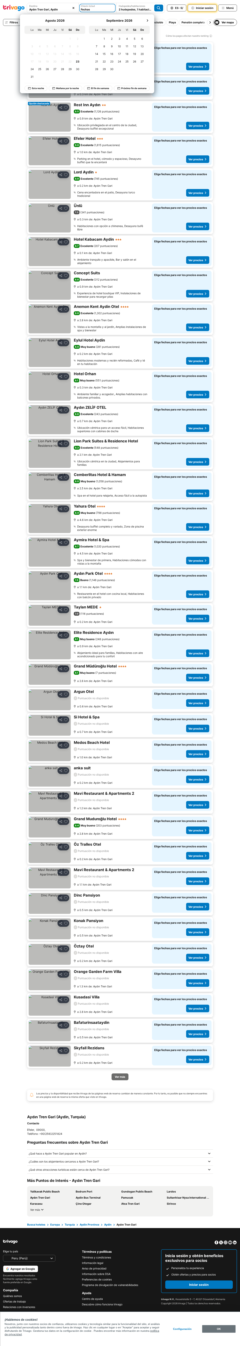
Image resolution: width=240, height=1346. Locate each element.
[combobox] (52, 8)
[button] (53, 8)
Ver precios (195, 66)
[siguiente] (147, 20)
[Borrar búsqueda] (73, 8)
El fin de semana (100, 88)
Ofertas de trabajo (14, 1301)
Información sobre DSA (96, 1274)
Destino (33, 6)
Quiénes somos (12, 1296)
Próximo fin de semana (133, 88)
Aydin (108, 1224)
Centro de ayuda (92, 1298)
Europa (55, 1224)
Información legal (92, 1263)
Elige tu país (10, 1251)
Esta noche (38, 88)
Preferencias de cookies (97, 1279)
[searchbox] (52, 9)
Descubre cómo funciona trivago (102, 1304)
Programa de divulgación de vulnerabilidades (110, 1285)
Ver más (35, 1209)
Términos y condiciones (96, 1257)
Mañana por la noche (67, 88)
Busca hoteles (36, 1224)
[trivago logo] (14, 8)
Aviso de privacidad (94, 1268)
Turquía (70, 1224)
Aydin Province (89, 1224)
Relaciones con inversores (19, 1307)
